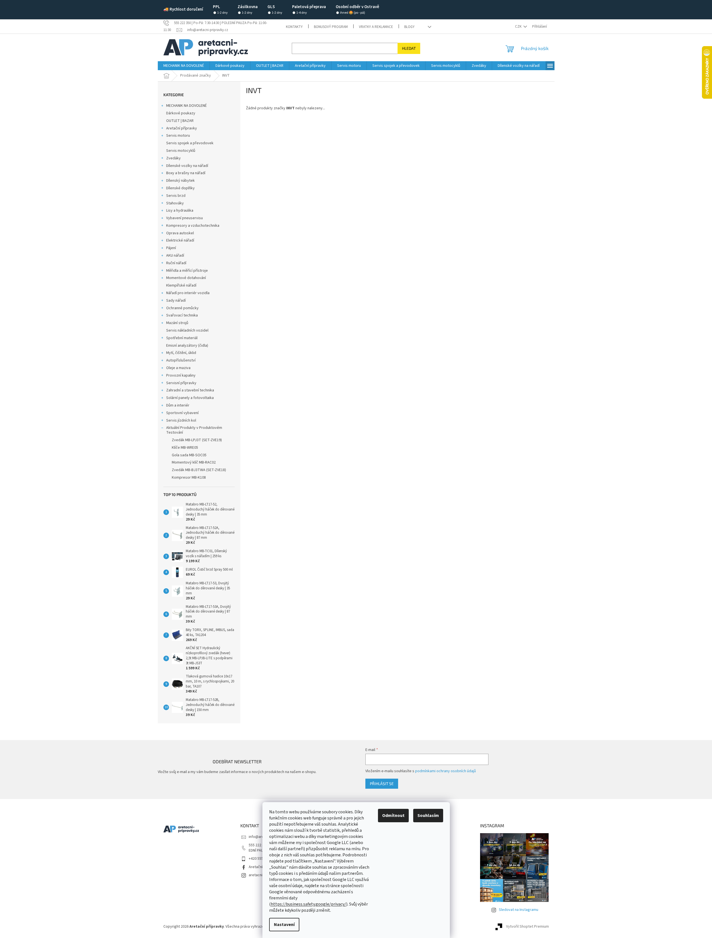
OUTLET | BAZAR (180, 121)
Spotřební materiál (182, 338)
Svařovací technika (182, 315)
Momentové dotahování (186, 278)
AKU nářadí (175, 255)
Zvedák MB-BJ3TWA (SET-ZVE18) (199, 470)
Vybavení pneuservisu (184, 218)
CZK (518, 26)
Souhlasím (428, 815)
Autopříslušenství (181, 360)
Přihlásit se (382, 783)
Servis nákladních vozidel (187, 330)
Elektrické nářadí (180, 240)
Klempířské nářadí (181, 285)
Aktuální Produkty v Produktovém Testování (194, 430)
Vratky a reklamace (376, 26)
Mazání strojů (177, 323)
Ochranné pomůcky (182, 308)
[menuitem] (184, 65)
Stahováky (175, 203)
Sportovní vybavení (182, 413)
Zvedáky (173, 158)
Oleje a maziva (178, 368)
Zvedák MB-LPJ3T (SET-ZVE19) (197, 440)
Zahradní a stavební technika (190, 390)
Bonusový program (331, 26)
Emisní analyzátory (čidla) (187, 345)
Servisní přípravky (181, 383)
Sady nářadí (176, 300)
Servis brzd (175, 196)
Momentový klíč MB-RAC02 (194, 462)
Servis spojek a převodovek (189, 143)
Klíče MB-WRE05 (185, 447)
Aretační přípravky (181, 128)
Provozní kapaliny (181, 375)
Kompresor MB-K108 (189, 477)
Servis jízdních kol (181, 420)
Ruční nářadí (176, 263)
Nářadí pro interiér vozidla (188, 293)
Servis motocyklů (180, 150)
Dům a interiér (177, 405)
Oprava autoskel (180, 233)
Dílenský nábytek (180, 180)
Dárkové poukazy (180, 113)
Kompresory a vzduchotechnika (192, 225)
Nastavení (284, 925)
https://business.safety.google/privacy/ (308, 904)
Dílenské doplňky (180, 188)
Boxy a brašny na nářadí (185, 173)
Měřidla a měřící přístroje (187, 270)
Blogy (409, 26)
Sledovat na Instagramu (518, 910)
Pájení (171, 248)
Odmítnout (393, 815)
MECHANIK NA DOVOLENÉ (186, 105)
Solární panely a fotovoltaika (190, 398)
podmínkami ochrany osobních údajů (445, 771)
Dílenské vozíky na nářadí (187, 166)
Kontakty (294, 26)
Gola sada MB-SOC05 (189, 455)
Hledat (409, 48)
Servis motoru (178, 135)
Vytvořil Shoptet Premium (527, 926)
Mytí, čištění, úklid (181, 353)
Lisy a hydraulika (179, 210)
